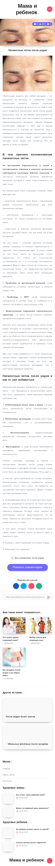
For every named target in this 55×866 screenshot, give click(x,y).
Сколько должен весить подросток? (31, 843)
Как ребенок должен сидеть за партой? (32, 829)
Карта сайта (8, 775)
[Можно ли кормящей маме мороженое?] (8, 811)
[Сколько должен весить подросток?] (8, 846)
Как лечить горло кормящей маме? (30, 795)
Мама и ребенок (26, 9)
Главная (6, 768)
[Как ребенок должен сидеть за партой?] (8, 833)
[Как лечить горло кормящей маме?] (8, 798)
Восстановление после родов (29, 558)
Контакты (7, 781)
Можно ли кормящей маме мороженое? (32, 808)
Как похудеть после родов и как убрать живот (11, 673)
